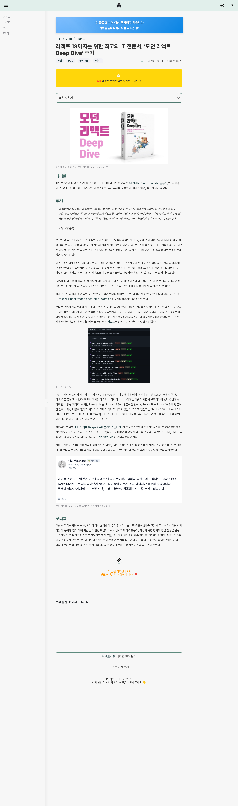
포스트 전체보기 (119, 666)
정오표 (111, 321)
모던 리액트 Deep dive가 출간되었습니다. (98, 427)
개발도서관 (82, 39)
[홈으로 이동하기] (119, 5)
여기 (115, 28)
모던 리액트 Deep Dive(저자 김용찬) (147, 183)
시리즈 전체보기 (119, 656)
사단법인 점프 (106, 437)
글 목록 (68, 39)
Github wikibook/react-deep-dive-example (83, 299)
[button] (141, 61)
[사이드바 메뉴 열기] (6, 5)
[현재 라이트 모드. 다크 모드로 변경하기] (222, 5)
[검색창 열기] (232, 5)
